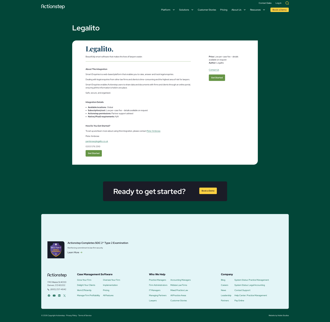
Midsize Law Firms (178, 285)
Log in (278, 3)
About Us (236, 9)
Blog (223, 280)
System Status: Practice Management (251, 280)
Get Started (94, 153)
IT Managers (154, 290)
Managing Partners (157, 295)
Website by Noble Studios (279, 315)
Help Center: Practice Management (250, 295)
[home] (53, 7)
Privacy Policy (71, 315)
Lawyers (153, 301)
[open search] (287, 3)
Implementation (110, 285)
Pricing (223, 9)
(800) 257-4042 (58, 289)
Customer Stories (207, 9)
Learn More (73, 252)
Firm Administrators (158, 285)
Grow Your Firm (84, 280)
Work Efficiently (84, 290)
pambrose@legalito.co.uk (97, 141)
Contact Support (242, 290)
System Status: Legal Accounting (249, 285)
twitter (64, 295)
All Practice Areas (178, 295)
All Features (108, 295)
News (223, 290)
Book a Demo (280, 9)
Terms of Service (85, 315)
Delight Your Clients (86, 285)
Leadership (226, 295)
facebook (49, 295)
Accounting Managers (180, 280)
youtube (54, 295)
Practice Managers (157, 280)
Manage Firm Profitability (88, 295)
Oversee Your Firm (111, 280)
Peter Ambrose (153, 131)
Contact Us (214, 69)
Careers (224, 285)
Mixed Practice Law (179, 290)
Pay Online (239, 301)
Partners (225, 301)
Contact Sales (265, 3)
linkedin (59, 295)
